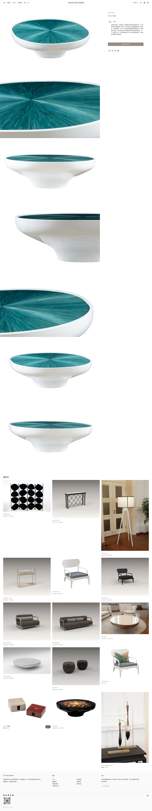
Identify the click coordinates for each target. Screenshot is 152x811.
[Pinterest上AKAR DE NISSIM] (8, 795)
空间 (14, 2)
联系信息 (79, 783)
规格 (114, 21)
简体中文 (135, 2)
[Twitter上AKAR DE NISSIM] (6, 795)
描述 (110, 21)
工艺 (53, 779)
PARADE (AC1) (6, 514)
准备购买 (20, 2)
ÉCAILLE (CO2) (55, 520)
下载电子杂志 (55, 786)
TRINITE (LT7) (104, 553)
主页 (4, 2)
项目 (25, 2)
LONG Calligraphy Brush (107, 765)
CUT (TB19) (54, 687)
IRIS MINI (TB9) (6, 676)
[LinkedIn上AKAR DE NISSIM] (13, 795)
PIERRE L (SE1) (104, 598)
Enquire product (126, 44)
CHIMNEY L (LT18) (7, 598)
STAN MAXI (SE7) (7, 643)
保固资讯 (79, 781)
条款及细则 (55, 783)
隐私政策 (79, 779)
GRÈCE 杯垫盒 (6, 726)
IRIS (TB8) (103, 636)
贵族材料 (54, 781)
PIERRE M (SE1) (56, 591)
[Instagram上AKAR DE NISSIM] (10, 795)
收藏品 (8, 2)
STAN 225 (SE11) (56, 643)
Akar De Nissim (10, 807)
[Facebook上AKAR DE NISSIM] (4, 795)
